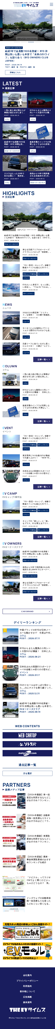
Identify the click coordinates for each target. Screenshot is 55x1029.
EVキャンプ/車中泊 (29, 274)
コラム (7, 119)
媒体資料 (27, 1002)
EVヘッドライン (43, 274)
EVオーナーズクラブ (12, 151)
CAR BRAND (27, 611)
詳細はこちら (15, 72)
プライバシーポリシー (27, 980)
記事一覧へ (43, 359)
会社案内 (27, 975)
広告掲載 (27, 996)
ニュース (26, 321)
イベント (26, 278)
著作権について (27, 991)
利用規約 (27, 986)
